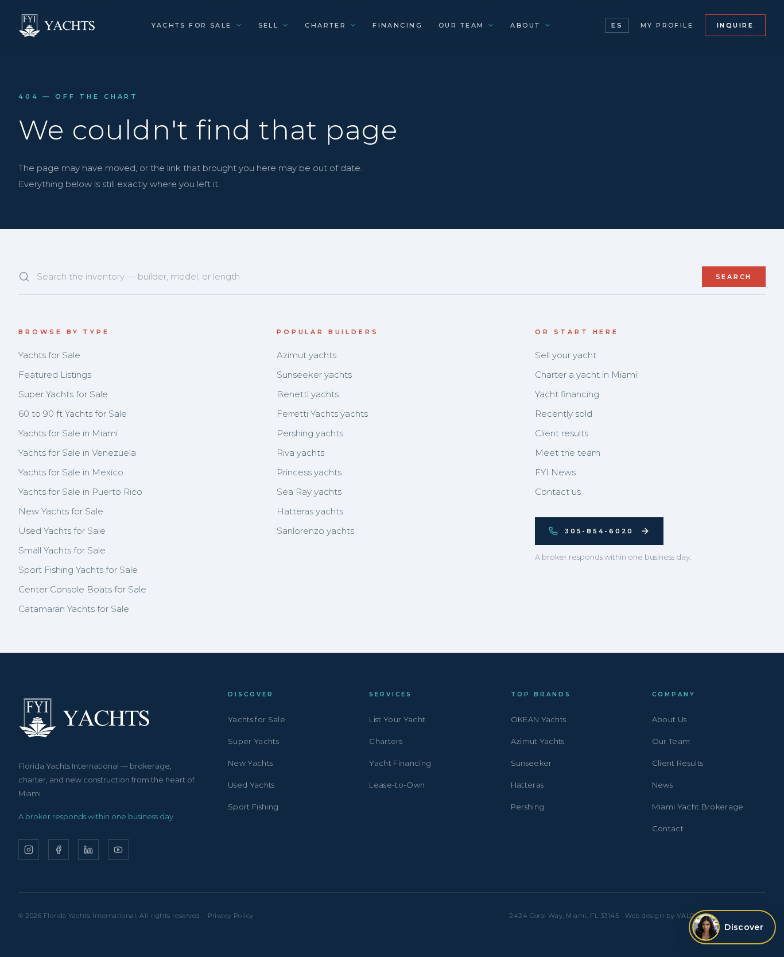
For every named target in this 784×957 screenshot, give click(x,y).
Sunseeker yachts (314, 374)
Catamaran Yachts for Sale (73, 608)
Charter (325, 25)
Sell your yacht (565, 355)
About (525, 25)
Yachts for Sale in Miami (68, 433)
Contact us (558, 491)
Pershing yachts (310, 433)
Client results (561, 433)
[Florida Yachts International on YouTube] (118, 849)
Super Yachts (253, 741)
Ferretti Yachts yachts (322, 413)
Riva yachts (300, 452)
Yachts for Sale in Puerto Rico (80, 491)
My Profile (667, 25)
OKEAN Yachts (538, 719)
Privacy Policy (231, 916)
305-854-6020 (599, 531)
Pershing (528, 806)
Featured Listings (54, 374)
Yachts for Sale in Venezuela (77, 452)
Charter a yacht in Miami (586, 374)
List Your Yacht (397, 719)
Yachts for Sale (191, 25)
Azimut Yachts (538, 741)
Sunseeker (531, 763)
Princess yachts (309, 472)
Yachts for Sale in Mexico (70, 472)
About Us (669, 719)
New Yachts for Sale (60, 511)
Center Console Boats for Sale (82, 589)
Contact (668, 828)
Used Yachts (251, 784)
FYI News (555, 472)
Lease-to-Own (397, 784)
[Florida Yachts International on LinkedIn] (88, 849)
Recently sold (563, 413)
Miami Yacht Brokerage (698, 806)
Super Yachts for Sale (63, 394)
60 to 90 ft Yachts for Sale (72, 413)
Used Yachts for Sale (62, 530)
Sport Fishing (253, 806)
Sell (268, 25)
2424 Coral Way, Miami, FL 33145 (564, 916)
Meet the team (567, 452)
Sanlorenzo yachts (315, 530)
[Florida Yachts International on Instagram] (28, 849)
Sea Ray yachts (309, 491)
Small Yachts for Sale (62, 550)
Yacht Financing (400, 763)
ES (616, 25)
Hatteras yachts (310, 511)
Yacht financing (567, 394)
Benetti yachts (308, 394)
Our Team (461, 25)
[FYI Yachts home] (57, 25)
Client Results (678, 763)
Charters (385, 741)
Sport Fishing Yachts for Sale (78, 569)
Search (734, 277)
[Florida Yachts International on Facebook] (58, 849)
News (662, 784)
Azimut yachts (306, 355)
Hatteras (527, 784)
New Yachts (250, 763)
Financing (397, 25)
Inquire (735, 25)
